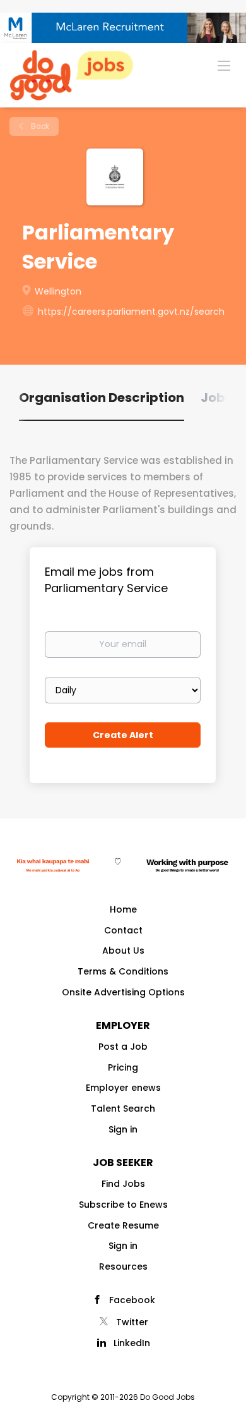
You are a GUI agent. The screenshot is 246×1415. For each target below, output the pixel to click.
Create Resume (123, 1225)
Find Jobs (123, 1183)
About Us (123, 950)
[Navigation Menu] (224, 65)
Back (39, 126)
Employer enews (123, 1087)
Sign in (123, 1129)
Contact (123, 930)
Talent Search (123, 1108)
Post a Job (123, 1046)
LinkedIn (132, 1343)
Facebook (132, 1300)
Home (123, 909)
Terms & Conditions (123, 971)
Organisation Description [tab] (101, 397)
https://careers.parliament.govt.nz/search (131, 311)
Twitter (132, 1322)
